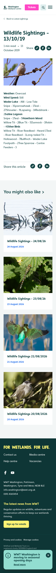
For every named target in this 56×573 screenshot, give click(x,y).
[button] (36, 48)
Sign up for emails (16, 524)
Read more (20, 564)
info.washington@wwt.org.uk (19, 489)
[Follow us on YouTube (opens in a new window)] (12, 472)
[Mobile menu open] (50, 8)
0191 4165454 (11, 494)
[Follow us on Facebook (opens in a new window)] (5, 472)
